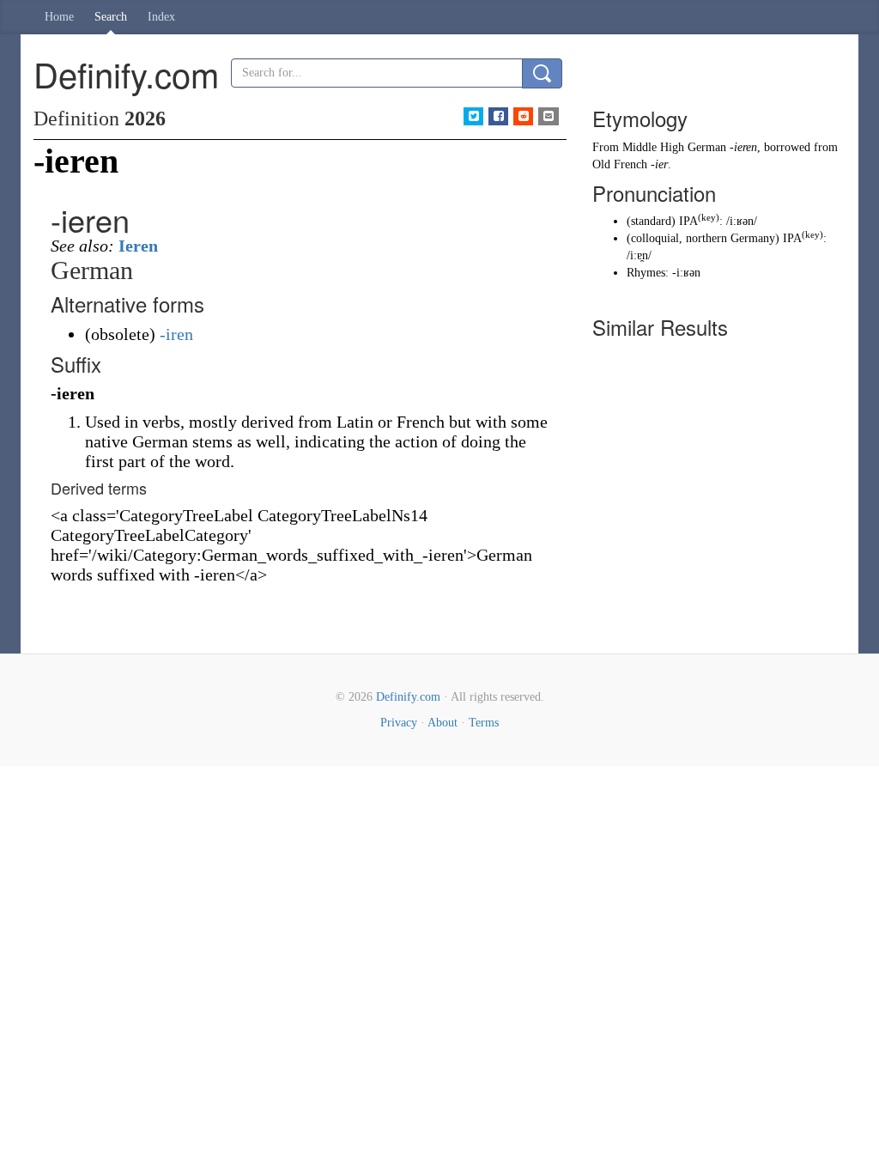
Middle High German (674, 147)
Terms (484, 722)
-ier (659, 164)
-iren (176, 334)
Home (59, 16)
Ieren (138, 245)
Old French (619, 164)
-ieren (743, 147)
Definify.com (408, 696)
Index (161, 16)
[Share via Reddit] (523, 116)
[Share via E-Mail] (548, 116)
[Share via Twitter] (473, 116)
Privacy (398, 722)
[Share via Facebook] (498, 116)
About (442, 722)
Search (110, 16)
